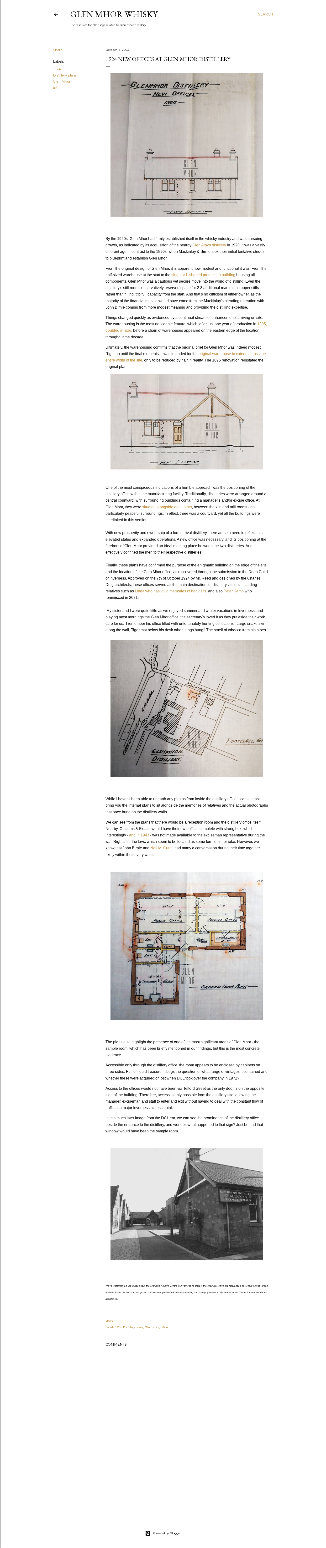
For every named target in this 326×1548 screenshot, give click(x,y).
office (58, 88)
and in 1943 (139, 835)
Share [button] (58, 50)
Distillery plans (65, 75)
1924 (57, 69)
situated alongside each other (167, 507)
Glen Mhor (61, 81)
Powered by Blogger (167, 1533)
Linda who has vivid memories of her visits (170, 591)
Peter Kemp (234, 591)
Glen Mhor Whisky (114, 14)
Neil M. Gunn (161, 848)
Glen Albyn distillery (209, 245)
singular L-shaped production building (203, 275)
